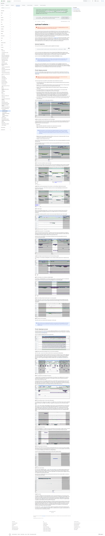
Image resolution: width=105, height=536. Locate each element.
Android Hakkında (14, 534)
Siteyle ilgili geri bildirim (33, 534)
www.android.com (76, 525)
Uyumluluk (23, 5)
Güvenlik (12, 5)
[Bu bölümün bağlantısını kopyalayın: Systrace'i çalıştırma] (45, 44)
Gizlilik (28, 534)
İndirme (13, 525)
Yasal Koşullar (22, 534)
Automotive (36, 5)
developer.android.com (62, 27)
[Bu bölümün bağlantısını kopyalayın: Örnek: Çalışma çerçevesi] (48, 70)
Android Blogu (45, 525)
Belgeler (2, 3)
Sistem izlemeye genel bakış (41, 28)
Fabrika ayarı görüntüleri (15, 528)
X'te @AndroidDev (45, 524)
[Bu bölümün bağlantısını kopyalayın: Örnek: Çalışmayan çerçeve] (49, 329)
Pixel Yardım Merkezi (76, 524)
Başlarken (7, 5)
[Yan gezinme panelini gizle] (10, 534)
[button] (5, 13)
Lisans (26, 534)
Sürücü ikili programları (15, 529)
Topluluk (19, 534)
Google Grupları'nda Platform (47, 528)
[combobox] (87, 1)
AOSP (35, 21)
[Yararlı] (68, 21)
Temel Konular (18, 5)
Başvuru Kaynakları (43, 5)
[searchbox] (5, 8)
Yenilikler (2, 5)
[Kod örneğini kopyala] (69, 48)
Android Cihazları (29, 5)
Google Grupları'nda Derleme (47, 529)
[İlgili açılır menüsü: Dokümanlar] (11, 1)
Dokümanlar (38, 21)
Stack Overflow (76, 528)
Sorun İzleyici (75, 529)
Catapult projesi (56, 37)
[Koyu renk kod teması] (68, 48)
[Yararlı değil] (69, 21)
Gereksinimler (14, 524)
